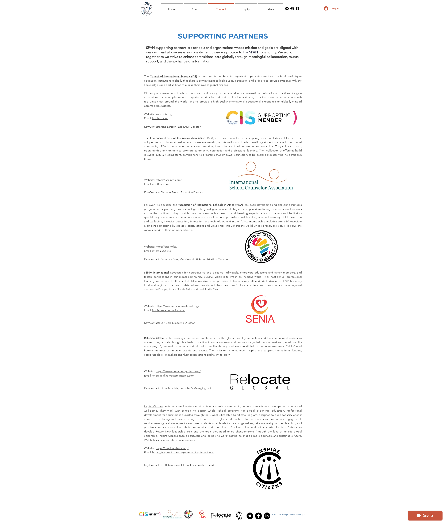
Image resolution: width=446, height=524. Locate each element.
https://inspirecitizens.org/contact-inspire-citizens (183, 452)
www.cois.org (164, 114)
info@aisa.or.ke (161, 250)
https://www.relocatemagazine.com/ (178, 371)
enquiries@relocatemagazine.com (173, 375)
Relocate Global (154, 338)
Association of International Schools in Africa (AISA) (210, 204)
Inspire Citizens (153, 406)
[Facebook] (297, 8)
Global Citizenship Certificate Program (233, 414)
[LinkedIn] (287, 8)
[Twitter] (250, 515)
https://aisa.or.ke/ (166, 246)
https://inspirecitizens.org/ (172, 448)
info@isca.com (161, 184)
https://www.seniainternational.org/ (177, 306)
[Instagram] (292, 8)
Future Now (163, 431)
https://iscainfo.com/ (169, 179)
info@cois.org (161, 118)
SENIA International (156, 272)
